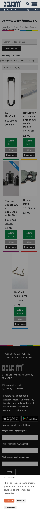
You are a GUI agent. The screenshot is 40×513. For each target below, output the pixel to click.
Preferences (10, 507)
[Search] (30, 3)
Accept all (9, 500)
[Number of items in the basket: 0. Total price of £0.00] (28, 10)
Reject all (21, 500)
